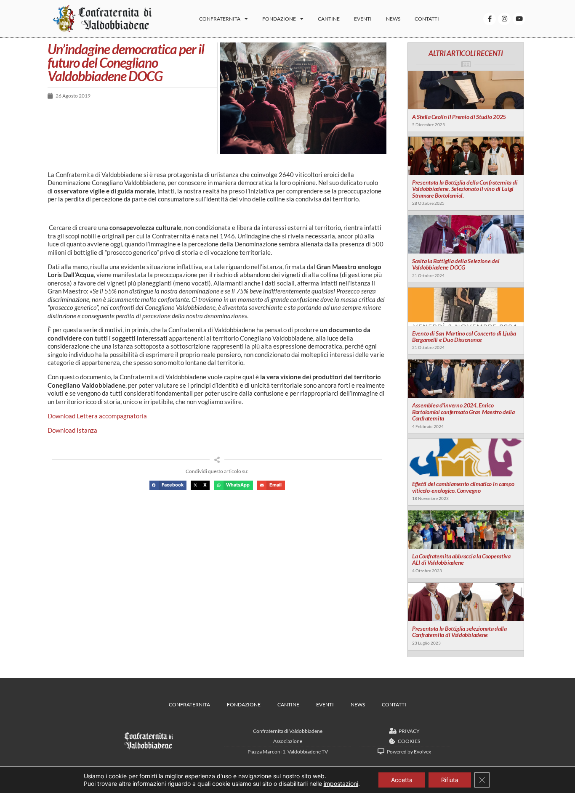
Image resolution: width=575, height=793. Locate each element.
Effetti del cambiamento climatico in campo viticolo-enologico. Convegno (463, 487)
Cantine (329, 19)
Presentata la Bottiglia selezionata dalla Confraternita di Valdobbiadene (459, 631)
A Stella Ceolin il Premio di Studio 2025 (459, 116)
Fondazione (279, 19)
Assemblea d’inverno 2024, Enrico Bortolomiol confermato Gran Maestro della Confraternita (463, 412)
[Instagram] (504, 19)
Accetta (402, 779)
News (393, 19)
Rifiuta (449, 779)
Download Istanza (72, 430)
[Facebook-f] (489, 19)
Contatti (427, 19)
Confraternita (219, 19)
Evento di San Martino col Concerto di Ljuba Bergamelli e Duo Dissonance (464, 336)
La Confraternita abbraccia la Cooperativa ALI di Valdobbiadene (461, 559)
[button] (168, 485)
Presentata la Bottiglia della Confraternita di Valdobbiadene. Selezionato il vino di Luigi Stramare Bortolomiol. (464, 189)
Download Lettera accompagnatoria (97, 416)
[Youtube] (519, 19)
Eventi (363, 19)
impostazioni (341, 783)
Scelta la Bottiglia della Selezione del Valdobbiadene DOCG (455, 264)
